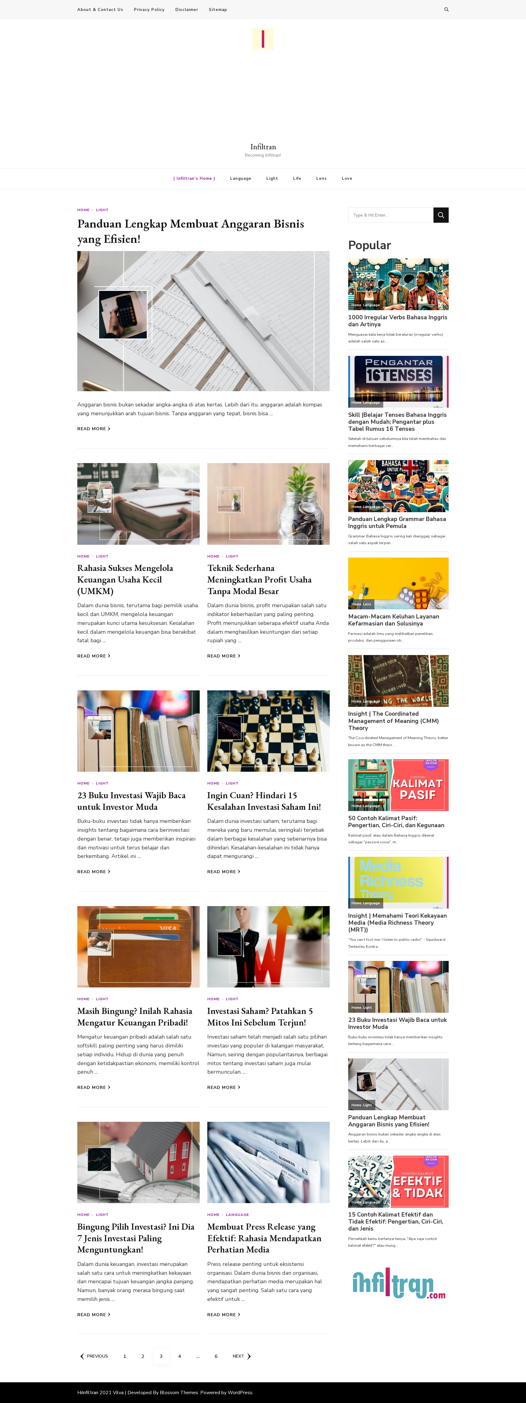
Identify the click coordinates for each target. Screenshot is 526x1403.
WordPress (240, 1392)
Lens (321, 178)
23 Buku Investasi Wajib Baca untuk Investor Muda (131, 801)
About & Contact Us (100, 9)
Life (297, 178)
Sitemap (218, 9)
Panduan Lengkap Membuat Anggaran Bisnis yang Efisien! (190, 230)
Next (238, 1356)
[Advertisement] (263, 95)
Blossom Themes (179, 1392)
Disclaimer (186, 9)
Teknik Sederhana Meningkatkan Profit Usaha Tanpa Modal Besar (259, 579)
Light (272, 178)
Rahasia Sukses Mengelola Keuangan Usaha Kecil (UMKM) (125, 579)
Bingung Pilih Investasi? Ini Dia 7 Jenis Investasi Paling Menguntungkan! (136, 1238)
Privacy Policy (149, 9)
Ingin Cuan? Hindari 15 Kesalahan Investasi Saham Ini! (264, 801)
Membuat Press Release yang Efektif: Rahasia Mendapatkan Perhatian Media (264, 1238)
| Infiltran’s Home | (194, 178)
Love (347, 178)
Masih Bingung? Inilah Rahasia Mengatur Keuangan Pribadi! (134, 1016)
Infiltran (263, 146)
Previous (97, 1356)
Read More (91, 429)
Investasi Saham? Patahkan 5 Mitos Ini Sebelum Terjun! (260, 1016)
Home (83, 209)
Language (240, 178)
